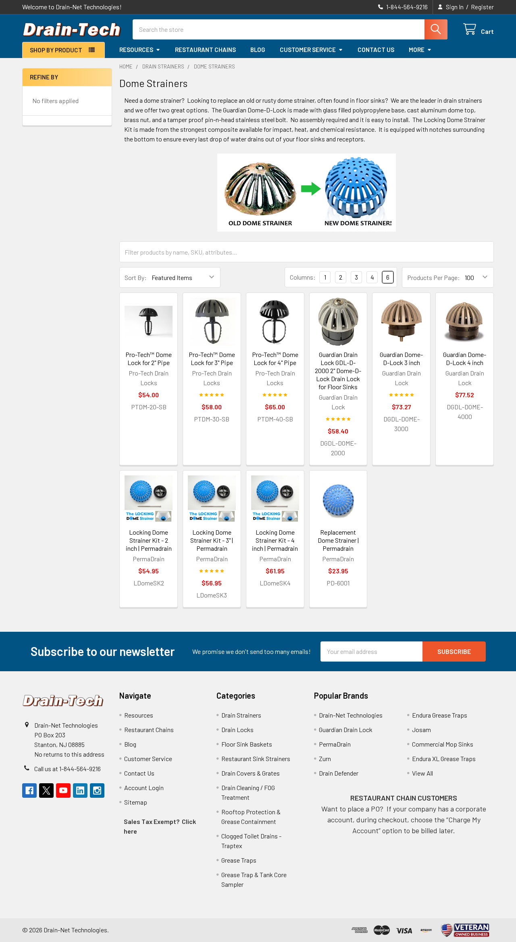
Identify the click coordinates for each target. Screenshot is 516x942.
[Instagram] (97, 790)
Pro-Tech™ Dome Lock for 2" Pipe (148, 358)
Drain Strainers (241, 715)
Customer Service (308, 49)
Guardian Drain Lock (345, 729)
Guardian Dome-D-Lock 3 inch (401, 358)
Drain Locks (237, 729)
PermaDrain (335, 744)
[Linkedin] (80, 790)
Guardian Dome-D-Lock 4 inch (464, 358)
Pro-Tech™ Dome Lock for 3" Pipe (212, 358)
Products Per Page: (433, 277)
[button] (465, 930)
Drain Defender (338, 773)
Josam (421, 729)
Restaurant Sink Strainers (255, 758)
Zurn (325, 758)
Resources (136, 49)
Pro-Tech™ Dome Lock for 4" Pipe (275, 358)
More (416, 49)
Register (482, 6)
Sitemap (135, 802)
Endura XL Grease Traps (444, 758)
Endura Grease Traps (439, 715)
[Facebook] (29, 790)
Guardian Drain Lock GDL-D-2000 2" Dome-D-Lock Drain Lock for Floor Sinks (338, 370)
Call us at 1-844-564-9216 (67, 768)
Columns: (303, 277)
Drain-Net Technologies (351, 715)
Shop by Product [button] (56, 50)
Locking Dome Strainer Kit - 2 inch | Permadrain (149, 540)
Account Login (144, 787)
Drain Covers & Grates (250, 773)
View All (422, 773)
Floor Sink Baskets (246, 744)
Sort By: (136, 277)
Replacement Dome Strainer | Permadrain (338, 540)
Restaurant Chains (205, 49)
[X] (46, 790)
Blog (257, 49)
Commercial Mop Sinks (442, 744)
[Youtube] (63, 790)
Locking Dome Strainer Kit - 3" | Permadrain (211, 540)
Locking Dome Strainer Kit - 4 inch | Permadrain (275, 540)
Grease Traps (238, 860)
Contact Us (376, 49)
